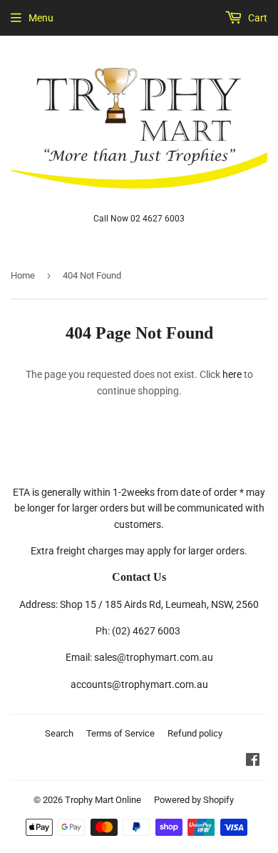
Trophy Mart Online (103, 799)
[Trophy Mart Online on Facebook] (252, 761)
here (232, 374)
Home (23, 275)
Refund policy (195, 733)
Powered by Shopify (194, 799)
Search (59, 733)
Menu (41, 18)
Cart (256, 18)
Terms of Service (120, 733)
